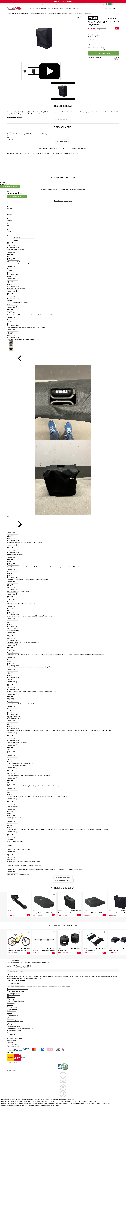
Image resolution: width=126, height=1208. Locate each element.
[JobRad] (10, 1050)
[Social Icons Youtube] (63, 1081)
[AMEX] (42, 1050)
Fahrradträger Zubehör (62, 13)
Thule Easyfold (45, 962)
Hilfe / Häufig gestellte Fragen (15, 1001)
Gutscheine (88, 4)
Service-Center (77, 153)
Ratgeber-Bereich (12, 1009)
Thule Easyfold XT (35, 962)
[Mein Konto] (110, 8)
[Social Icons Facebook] (63, 1075)
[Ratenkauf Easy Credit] (50, 1050)
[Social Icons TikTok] (63, 1094)
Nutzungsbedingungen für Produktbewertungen (20, 1028)
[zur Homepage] (14, 8)
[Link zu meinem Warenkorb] (118, 8)
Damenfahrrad (11, 1033)
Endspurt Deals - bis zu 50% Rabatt (63, 1)
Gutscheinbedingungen (13, 1026)
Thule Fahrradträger (24, 962)
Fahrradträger (51, 13)
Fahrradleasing (11, 997)
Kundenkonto (10, 1003)
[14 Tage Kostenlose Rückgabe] (114, 59)
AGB (8, 1017)
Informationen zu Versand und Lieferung (22, 153)
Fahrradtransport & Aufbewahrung (38, 13)
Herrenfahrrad (11, 1034)
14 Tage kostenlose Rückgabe (38, 4)
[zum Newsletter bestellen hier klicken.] (8, 974)
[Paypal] (18, 1050)
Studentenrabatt (11, 1011)
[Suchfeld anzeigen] (106, 8)
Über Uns (9, 1013)
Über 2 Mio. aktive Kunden (71, 4)
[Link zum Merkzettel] (114, 8)
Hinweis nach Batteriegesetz (15, 1021)
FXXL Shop (16, 13)
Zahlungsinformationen (13, 995)
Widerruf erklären (12, 1025)
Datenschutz (10, 1019)
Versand (96, 30)
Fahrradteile (10, 1042)
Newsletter (10, 1005)
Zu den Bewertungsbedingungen (63, 201)
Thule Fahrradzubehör (13, 962)
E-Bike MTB (10, 1036)
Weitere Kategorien (12, 1044)
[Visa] (26, 1050)
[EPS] (64, 1050)
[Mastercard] (34, 1050)
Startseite (9, 13)
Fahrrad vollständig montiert (54, 4)
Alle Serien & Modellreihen (14, 1038)
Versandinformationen (13, 993)
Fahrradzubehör (24, 13)
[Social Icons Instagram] (63, 1088)
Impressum (10, 1023)
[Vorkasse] (58, 1050)
